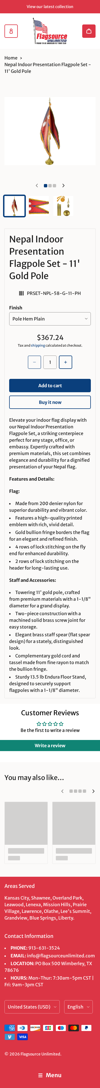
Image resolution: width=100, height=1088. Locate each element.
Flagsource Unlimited (40, 1054)
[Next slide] (63, 185)
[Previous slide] (36, 185)
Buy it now (50, 402)
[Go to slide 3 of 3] (63, 206)
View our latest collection (50, 6)
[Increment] (65, 362)
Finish (15, 307)
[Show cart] (89, 31)
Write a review (50, 745)
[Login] (11, 31)
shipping (38, 345)
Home (11, 58)
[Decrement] (34, 362)
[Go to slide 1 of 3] (14, 206)
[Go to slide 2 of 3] (39, 206)
